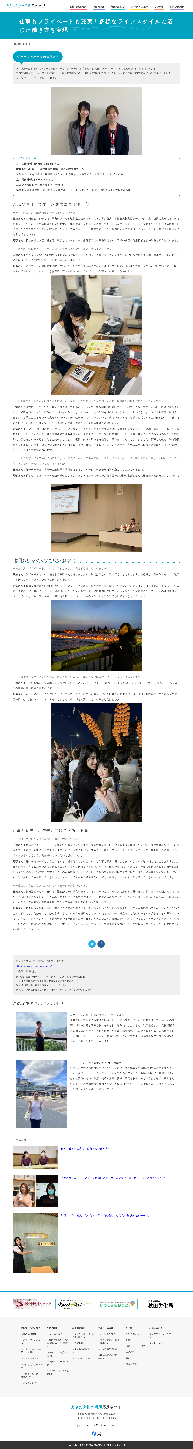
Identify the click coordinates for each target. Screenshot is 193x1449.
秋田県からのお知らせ (32, 1328)
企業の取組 (52, 1328)
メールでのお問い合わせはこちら (99, 1425)
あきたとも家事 (139, 6)
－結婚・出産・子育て (134, 1346)
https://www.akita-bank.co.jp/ (34, 966)
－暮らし (128, 1358)
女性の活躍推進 (28, 1334)
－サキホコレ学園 (29, 1358)
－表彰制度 (77, 1343)
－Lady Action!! (54, 1334)
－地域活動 (129, 1352)
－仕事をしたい (131, 1340)
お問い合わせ (177, 6)
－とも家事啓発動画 (108, 1349)
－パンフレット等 (81, 1358)
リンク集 (128, 1328)
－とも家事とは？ (106, 1334)
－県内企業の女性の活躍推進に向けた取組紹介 (57, 1343)
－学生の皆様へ (131, 1334)
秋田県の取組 (78, 1328)
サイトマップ (157, 1343)
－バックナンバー (29, 1383)
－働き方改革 (130, 1364)
